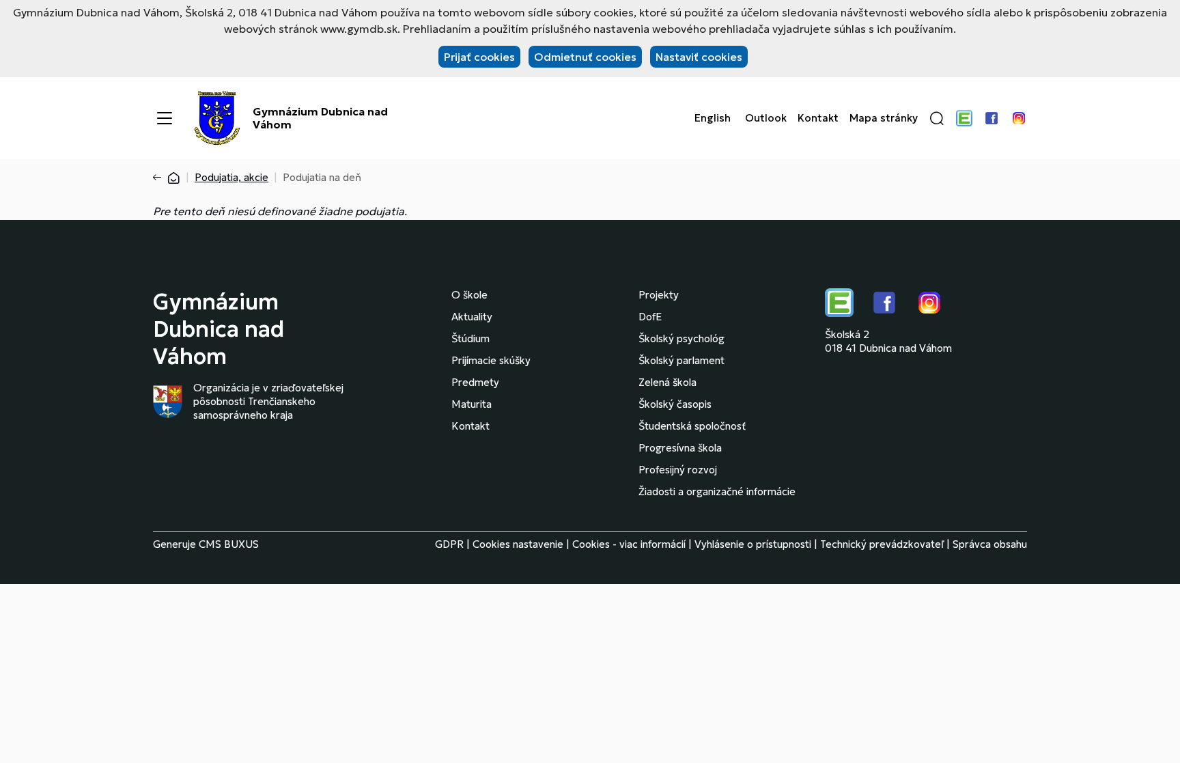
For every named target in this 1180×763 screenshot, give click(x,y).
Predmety (475, 382)
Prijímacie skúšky (491, 360)
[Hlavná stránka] (173, 177)
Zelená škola (667, 382)
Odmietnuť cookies (585, 57)
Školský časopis (675, 404)
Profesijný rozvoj (677, 469)
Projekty (658, 294)
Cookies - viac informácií (629, 544)
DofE (650, 316)
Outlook (766, 118)
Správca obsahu (990, 544)
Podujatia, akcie (231, 177)
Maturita (471, 404)
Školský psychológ (681, 338)
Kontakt (818, 118)
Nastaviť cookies (699, 57)
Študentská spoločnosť (692, 425)
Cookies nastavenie (518, 544)
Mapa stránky (883, 118)
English (712, 118)
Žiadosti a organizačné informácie (717, 491)
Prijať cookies (479, 57)
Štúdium (470, 338)
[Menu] (164, 118)
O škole (469, 294)
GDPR (449, 544)
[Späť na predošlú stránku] (160, 177)
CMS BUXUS (229, 544)
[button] (937, 118)
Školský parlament (681, 360)
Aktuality (471, 316)
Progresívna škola (680, 447)
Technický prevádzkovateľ (882, 544)
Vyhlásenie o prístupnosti (752, 544)
